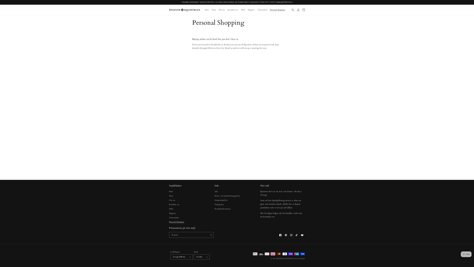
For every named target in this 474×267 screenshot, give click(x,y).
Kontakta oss (174, 204)
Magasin (172, 213)
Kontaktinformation (223, 209)
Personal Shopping (176, 222)
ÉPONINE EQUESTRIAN (284, 258)
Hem (171, 191)
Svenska (199, 257)
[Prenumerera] (210, 235)
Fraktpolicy (219, 204)
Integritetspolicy (221, 200)
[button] (293, 10)
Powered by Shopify (299, 258)
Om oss (172, 200)
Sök (216, 191)
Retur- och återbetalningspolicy (227, 196)
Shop (171, 196)
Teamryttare (174, 217)
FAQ (171, 209)
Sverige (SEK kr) (179, 257)
